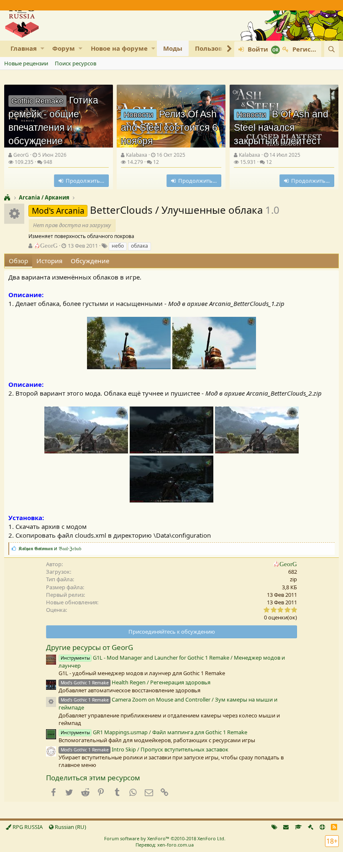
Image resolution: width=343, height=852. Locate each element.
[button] (42, 48)
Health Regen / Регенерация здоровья (135, 682)
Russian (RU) (70, 827)
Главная (23, 48)
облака (139, 245)
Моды (172, 48)
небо (118, 245)
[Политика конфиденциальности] (310, 826)
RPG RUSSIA (27, 827)
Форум (63, 48)
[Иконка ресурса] (51, 702)
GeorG (21, 154)
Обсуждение (90, 260)
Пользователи (218, 48)
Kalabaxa (136, 154)
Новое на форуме (119, 48)
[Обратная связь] (286, 826)
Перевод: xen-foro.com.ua (165, 845)
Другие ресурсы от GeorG (89, 647)
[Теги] (274, 826)
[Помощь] (322, 826)
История (49, 260)
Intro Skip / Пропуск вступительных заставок (144, 749)
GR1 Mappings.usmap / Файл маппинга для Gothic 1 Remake (154, 732)
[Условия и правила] (298, 826)
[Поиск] (331, 49)
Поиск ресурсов (75, 63)
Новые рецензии (26, 63)
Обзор (18, 260)
